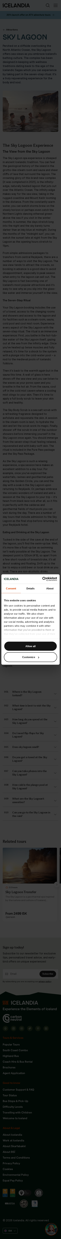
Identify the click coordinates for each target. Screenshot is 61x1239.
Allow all (30, 646)
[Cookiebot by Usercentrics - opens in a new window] (43, 579)
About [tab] (50, 588)
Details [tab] (30, 588)
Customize (28, 657)
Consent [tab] (11, 588)
